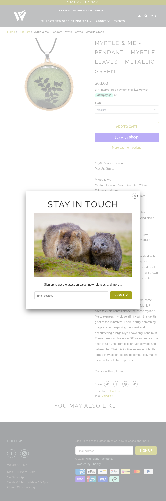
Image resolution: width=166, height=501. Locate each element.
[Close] (135, 195)
